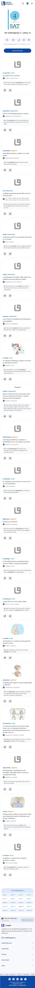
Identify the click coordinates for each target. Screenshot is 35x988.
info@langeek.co (10, 938)
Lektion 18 (13, 910)
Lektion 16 (29, 906)
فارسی (6, 974)
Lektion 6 (13, 898)
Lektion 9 (5, 902)
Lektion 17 (5, 910)
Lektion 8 (29, 898)
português (26, 974)
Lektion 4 (29, 895)
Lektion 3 (21, 895)
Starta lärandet (17, 51)
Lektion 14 (13, 906)
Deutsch (19, 974)
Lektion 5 (5, 898)
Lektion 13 (5, 906)
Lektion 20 (29, 910)
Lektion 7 (21, 898)
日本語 (32, 974)
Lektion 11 (21, 902)
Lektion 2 (13, 895)
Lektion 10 (13, 902)
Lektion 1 (5, 895)
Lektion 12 (29, 902)
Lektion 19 (21, 910)
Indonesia (12, 974)
